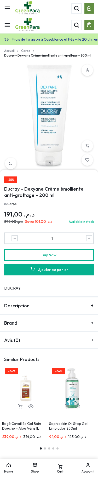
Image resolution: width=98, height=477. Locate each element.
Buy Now (49, 255)
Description (17, 306)
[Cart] (89, 25)
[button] (87, 146)
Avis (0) (12, 340)
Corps (25, 51)
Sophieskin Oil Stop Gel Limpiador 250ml (68, 426)
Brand (10, 323)
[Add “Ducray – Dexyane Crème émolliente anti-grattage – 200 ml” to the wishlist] (87, 160)
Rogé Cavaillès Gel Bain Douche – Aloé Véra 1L (21, 426)
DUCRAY (12, 288)
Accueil (9, 51)
